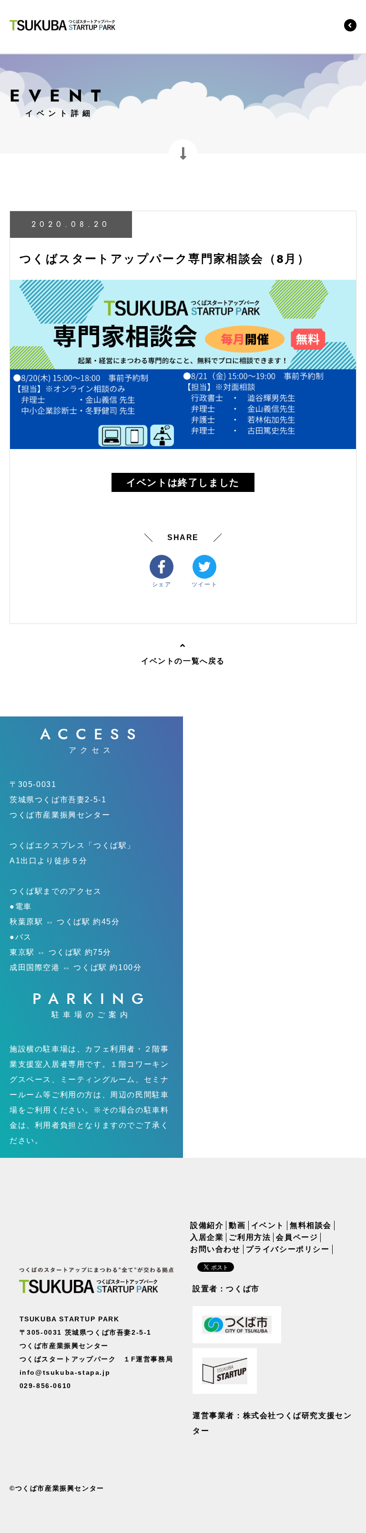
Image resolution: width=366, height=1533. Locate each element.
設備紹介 (207, 1225)
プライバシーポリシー (288, 1249)
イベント (268, 1225)
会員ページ (297, 1237)
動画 (237, 1225)
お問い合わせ (215, 1249)
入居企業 (207, 1237)
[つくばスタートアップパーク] (62, 25)
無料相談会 (311, 1225)
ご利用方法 (250, 1237)
